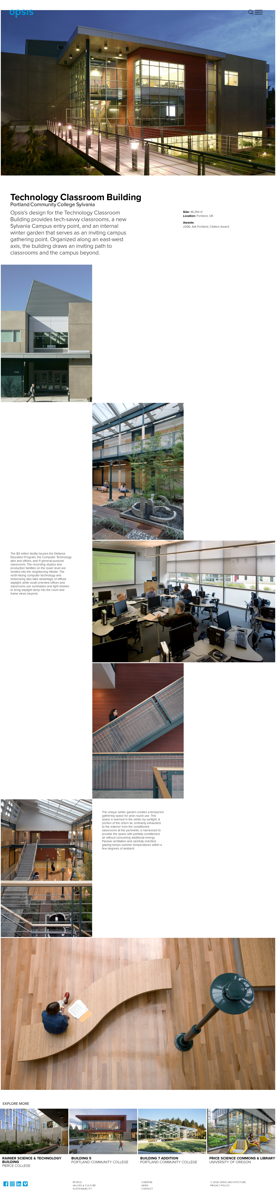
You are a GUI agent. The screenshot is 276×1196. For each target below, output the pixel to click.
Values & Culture (84, 1185)
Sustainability (82, 1188)
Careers (147, 1182)
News (144, 1185)
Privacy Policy (220, 1185)
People (77, 1182)
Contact (147, 1188)
